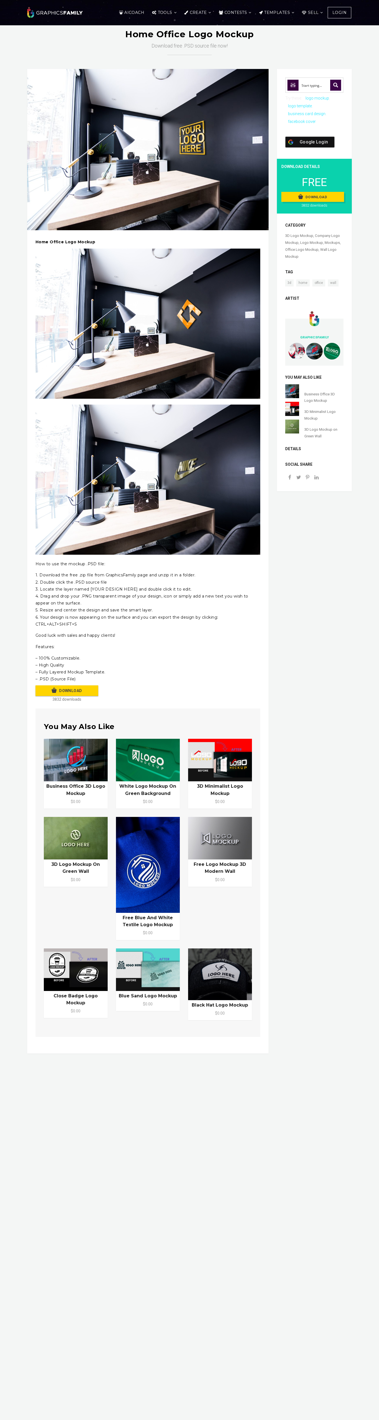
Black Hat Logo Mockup (220, 1005)
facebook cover (302, 121)
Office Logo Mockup (302, 249)
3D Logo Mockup (299, 236)
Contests (235, 12)
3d (289, 283)
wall (333, 283)
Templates (277, 12)
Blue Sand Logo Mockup (148, 995)
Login (339, 12)
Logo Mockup (311, 243)
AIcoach (134, 12)
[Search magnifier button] (335, 85)
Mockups (332, 243)
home (303, 283)
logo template (300, 106)
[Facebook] (289, 478)
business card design (306, 113)
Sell (313, 12)
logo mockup (317, 98)
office (319, 283)
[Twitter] (298, 478)
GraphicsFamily (314, 337)
